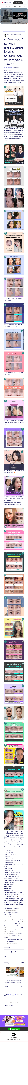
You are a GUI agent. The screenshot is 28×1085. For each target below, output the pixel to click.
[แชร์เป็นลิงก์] (15, 952)
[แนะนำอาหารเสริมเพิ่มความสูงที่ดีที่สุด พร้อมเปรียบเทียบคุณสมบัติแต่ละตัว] (14, 971)
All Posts (4, 27)
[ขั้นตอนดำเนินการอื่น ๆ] (23, 35)
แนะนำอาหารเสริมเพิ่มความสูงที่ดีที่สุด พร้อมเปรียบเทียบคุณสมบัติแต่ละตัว (13, 982)
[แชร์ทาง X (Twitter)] (8, 952)
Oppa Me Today (7, 947)
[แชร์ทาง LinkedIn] (12, 952)
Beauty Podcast (11, 27)
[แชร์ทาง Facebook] (5, 952)
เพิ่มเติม (18, 27)
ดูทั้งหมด (22, 962)
